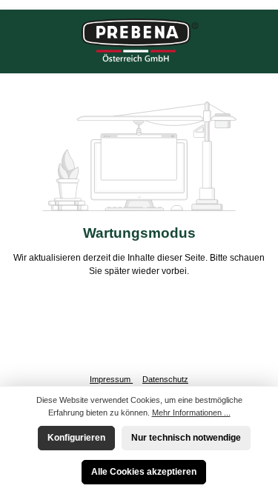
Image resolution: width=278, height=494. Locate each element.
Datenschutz (165, 379)
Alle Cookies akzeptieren (143, 472)
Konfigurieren (76, 438)
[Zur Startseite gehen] (139, 41)
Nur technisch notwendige (186, 438)
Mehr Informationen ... (191, 412)
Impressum (111, 379)
